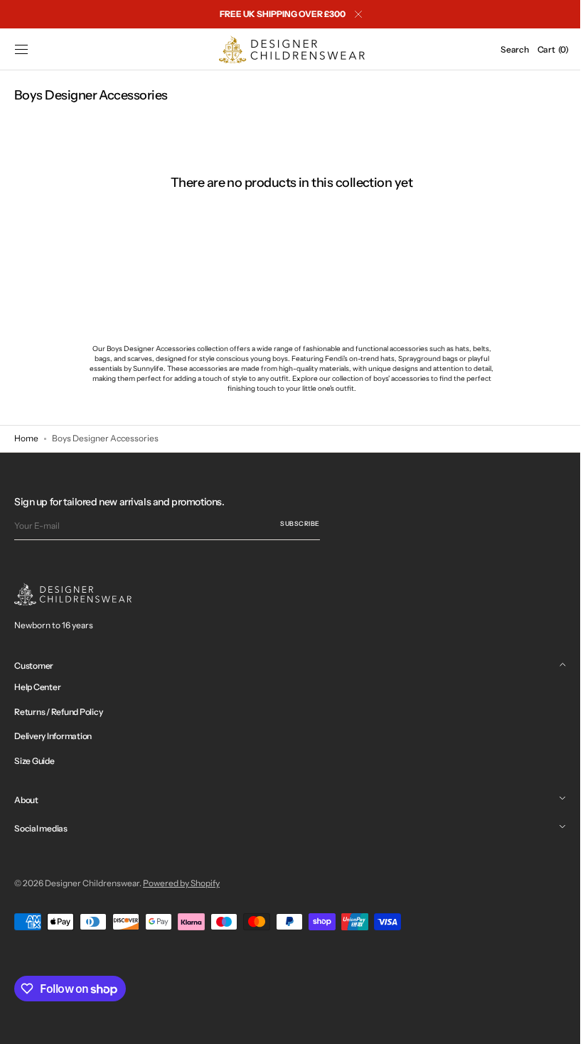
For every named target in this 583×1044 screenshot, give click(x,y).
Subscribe (300, 523)
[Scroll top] (551, 1022)
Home (26, 438)
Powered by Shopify (181, 883)
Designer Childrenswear (92, 883)
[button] (21, 49)
